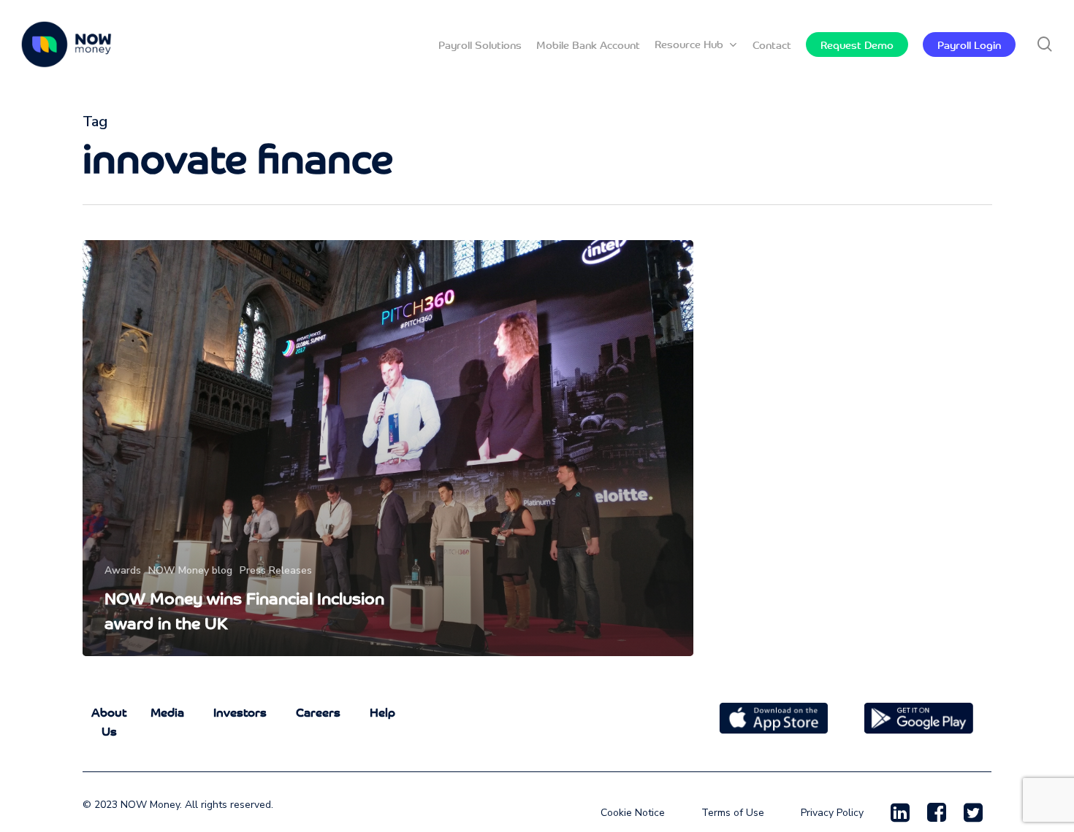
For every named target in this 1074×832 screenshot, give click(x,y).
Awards (122, 570)
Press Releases (276, 570)
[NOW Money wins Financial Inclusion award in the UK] (388, 448)
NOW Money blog (190, 570)
